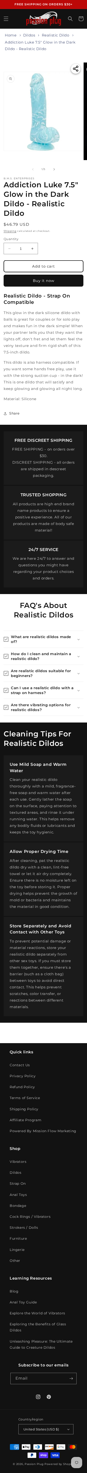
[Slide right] (54, 169)
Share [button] (14, 413)
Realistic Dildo (55, 35)
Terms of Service (25, 1098)
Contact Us (20, 1065)
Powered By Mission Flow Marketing (43, 1131)
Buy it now (43, 280)
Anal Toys (18, 1195)
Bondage (18, 1205)
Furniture (18, 1238)
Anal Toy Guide (23, 1302)
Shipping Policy (24, 1109)
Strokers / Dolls (24, 1227)
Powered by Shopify (59, 1464)
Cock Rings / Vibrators (30, 1216)
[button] (6, 18)
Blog (14, 1291)
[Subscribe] (71, 1378)
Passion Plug (34, 1464)
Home (10, 35)
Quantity (11, 239)
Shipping (10, 231)
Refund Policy (22, 1087)
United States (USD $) (41, 1429)
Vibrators (18, 1161)
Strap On (18, 1183)
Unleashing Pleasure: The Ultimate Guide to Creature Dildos (41, 1344)
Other (15, 1260)
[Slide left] (33, 169)
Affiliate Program (25, 1120)
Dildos (29, 35)
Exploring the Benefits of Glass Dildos (38, 1327)
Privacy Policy (23, 1076)
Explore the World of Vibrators (37, 1313)
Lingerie (17, 1249)
